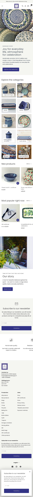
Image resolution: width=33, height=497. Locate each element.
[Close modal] (29, 471)
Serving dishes (5, 425)
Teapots (4, 420)
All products (5, 395)
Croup (3, 405)
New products (5, 398)
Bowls (3, 403)
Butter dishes (5, 415)
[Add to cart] (17, 183)
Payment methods (22, 410)
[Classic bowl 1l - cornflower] (11, 176)
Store (18, 400)
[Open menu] (2, 6)
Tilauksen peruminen (23, 408)
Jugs (3, 413)
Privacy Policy (21, 403)
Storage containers (7, 423)
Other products (6, 435)
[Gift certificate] (11, 213)
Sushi (3, 418)
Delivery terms (21, 405)
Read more (7, 289)
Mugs (3, 400)
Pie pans (4, 408)
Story (18, 395)
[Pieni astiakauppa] (16, 6)
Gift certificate (5, 224)
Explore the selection (11, 69)
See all (28, 163)
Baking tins (4, 410)
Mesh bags (4, 430)
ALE (2, 428)
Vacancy (16, 491)
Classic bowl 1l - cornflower (9, 187)
